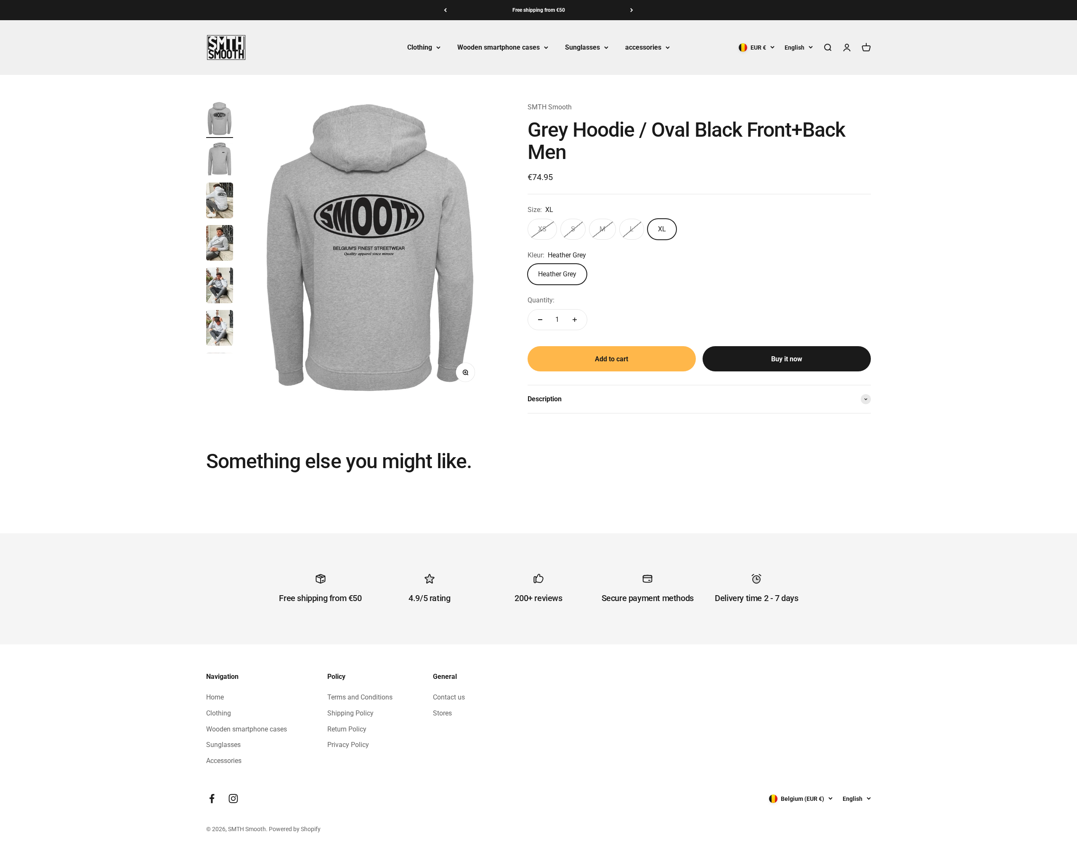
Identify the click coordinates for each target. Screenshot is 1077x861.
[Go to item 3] (219, 202)
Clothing (419, 47)
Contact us (449, 697)
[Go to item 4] (219, 244)
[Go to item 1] (219, 120)
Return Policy (346, 729)
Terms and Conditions (360, 697)
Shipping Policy (350, 713)
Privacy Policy (348, 745)
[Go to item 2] (219, 160)
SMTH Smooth (550, 107)
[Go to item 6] (219, 329)
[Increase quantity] (574, 320)
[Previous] (445, 10)
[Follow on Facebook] (212, 798)
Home (215, 697)
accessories (643, 47)
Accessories (223, 761)
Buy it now (786, 359)
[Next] (631, 10)
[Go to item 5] (219, 287)
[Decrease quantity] (540, 320)
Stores (442, 713)
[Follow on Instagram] (233, 798)
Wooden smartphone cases (498, 47)
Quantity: (541, 300)
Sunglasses (582, 47)
